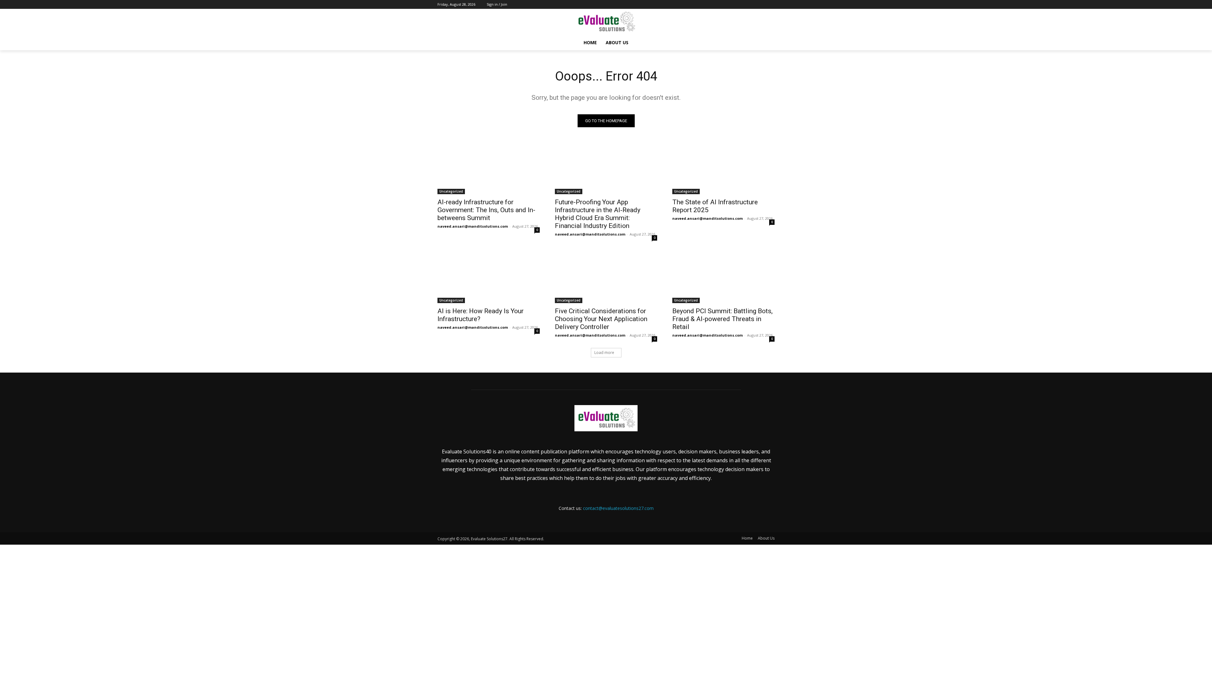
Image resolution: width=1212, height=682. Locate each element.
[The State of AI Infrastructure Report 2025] (723, 168)
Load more (604, 352)
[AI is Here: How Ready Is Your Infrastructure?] (488, 277)
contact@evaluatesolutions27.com (618, 508)
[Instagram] (744, 4)
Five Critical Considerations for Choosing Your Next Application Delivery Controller (601, 319)
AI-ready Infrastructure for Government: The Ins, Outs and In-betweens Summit (486, 210)
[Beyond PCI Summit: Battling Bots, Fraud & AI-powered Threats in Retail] (723, 277)
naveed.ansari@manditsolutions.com (472, 226)
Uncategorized (451, 191)
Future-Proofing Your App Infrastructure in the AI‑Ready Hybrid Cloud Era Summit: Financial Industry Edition (597, 214)
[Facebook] (736, 4)
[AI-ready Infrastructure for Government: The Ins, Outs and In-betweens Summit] (488, 168)
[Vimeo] (762, 4)
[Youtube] (771, 4)
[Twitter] (753, 4)
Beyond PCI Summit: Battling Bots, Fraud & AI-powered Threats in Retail (722, 319)
